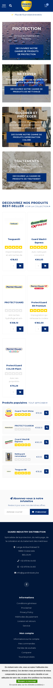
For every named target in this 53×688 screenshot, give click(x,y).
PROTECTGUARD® (15, 302)
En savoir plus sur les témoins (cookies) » (26, 685)
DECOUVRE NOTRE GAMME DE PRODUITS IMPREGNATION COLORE (26, 137)
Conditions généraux (27, 603)
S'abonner (40, 512)
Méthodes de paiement (26, 617)
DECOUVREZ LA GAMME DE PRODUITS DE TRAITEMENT (27, 177)
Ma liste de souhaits (26, 648)
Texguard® (14, 239)
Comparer (26, 652)
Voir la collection (37, 206)
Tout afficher (37, 403)
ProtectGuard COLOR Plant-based (14, 369)
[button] (4, 41)
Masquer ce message (27, 681)
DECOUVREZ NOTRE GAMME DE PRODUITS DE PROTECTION (26, 51)
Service (26, 625)
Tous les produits (26, 657)
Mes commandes (26, 643)
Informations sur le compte (26, 639)
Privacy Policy (26, 612)
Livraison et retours (26, 621)
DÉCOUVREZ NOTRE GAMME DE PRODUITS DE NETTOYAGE (26, 90)
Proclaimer (26, 608)
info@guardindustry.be (28, 573)
